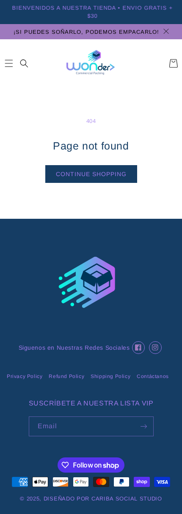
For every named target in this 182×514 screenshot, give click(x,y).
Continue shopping (91, 174)
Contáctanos (153, 376)
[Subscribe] (144, 426)
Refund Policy (66, 376)
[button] (8, 63)
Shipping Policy (110, 376)
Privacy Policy (24, 376)
